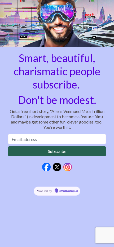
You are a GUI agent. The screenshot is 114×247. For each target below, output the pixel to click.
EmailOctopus (68, 191)
